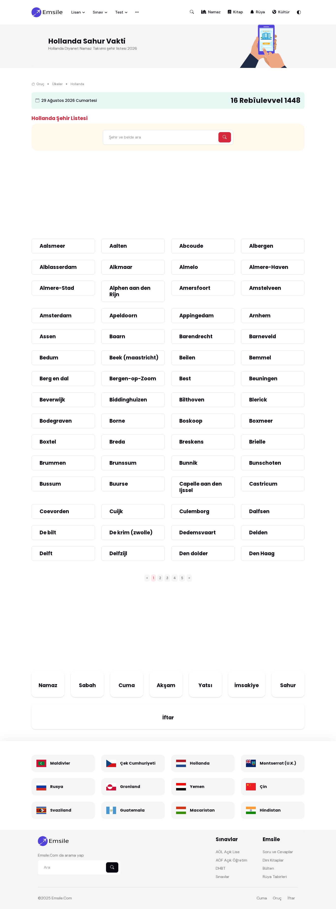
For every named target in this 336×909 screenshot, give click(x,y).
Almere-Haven (268, 267)
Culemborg (194, 511)
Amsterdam (56, 315)
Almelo (188, 267)
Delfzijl (118, 553)
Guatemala (132, 810)
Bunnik (188, 462)
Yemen (197, 786)
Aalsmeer (52, 245)
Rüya (260, 12)
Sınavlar (222, 876)
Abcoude (191, 245)
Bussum (50, 483)
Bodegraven (56, 420)
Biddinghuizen (128, 399)
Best (185, 378)
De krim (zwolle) (131, 532)
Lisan (76, 12)
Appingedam (196, 315)
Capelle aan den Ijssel (200, 487)
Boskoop (190, 420)
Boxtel (48, 441)
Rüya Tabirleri (275, 876)
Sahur (288, 685)
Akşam (166, 685)
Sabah (87, 685)
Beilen (187, 357)
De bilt (48, 532)
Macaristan (202, 810)
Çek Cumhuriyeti (137, 763)
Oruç (40, 84)
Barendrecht (196, 336)
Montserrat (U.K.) (278, 763)
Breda (117, 441)
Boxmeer (261, 420)
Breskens (191, 441)
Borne (117, 420)
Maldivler (60, 763)
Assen (48, 336)
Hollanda (200, 763)
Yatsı (205, 685)
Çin (263, 786)
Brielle (257, 441)
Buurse (118, 483)
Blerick (258, 399)
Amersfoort (194, 288)
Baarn (117, 336)
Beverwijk (52, 399)
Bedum (49, 357)
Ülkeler (57, 84)
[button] (192, 12)
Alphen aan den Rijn (130, 291)
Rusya (56, 786)
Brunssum (123, 462)
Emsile (57, 898)
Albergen (261, 245)
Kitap (238, 12)
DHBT (221, 868)
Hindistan (270, 810)
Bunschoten (265, 462)
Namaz (214, 12)
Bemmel (260, 357)
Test (119, 12)
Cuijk (116, 511)
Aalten (118, 245)
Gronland (130, 786)
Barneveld (262, 336)
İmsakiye (246, 685)
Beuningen (263, 378)
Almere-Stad (57, 288)
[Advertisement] (168, 191)
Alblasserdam (58, 267)
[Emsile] (47, 12)
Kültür (284, 12)
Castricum (263, 483)
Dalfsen (259, 511)
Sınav (98, 12)
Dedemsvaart (197, 532)
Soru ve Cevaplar (278, 851)
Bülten (268, 868)
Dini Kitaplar (273, 860)
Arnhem (260, 315)
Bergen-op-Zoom (132, 378)
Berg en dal (54, 378)
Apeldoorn (123, 315)
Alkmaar (120, 267)
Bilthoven (191, 399)
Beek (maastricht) (133, 357)
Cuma (127, 685)
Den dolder (193, 553)
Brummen (53, 462)
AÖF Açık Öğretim (231, 860)
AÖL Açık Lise (228, 851)
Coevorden (54, 511)
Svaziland (60, 810)
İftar (168, 717)
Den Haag (262, 553)
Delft (46, 553)
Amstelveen (265, 288)
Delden (258, 532)
